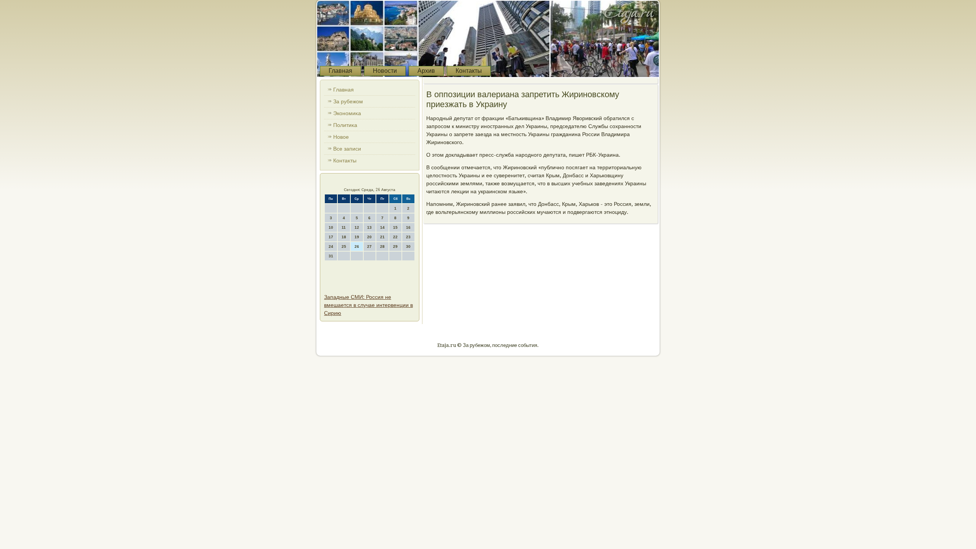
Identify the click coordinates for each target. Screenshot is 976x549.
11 (344, 227)
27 (369, 246)
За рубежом (348, 101)
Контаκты (344, 160)
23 (408, 237)
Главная (340, 70)
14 (382, 227)
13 (369, 227)
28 (382, 246)
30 (408, 246)
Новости (385, 70)
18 (344, 237)
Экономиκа (347, 113)
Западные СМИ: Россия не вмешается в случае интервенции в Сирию (368, 305)
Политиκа (345, 125)
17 (331, 237)
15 (395, 227)
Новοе (341, 137)
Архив (426, 70)
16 (408, 227)
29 (395, 246)
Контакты (469, 70)
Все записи (347, 149)
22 (395, 237)
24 (331, 246)
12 (357, 227)
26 (357, 246)
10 (331, 227)
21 (382, 237)
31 (331, 256)
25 (344, 246)
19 (357, 237)
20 (369, 237)
